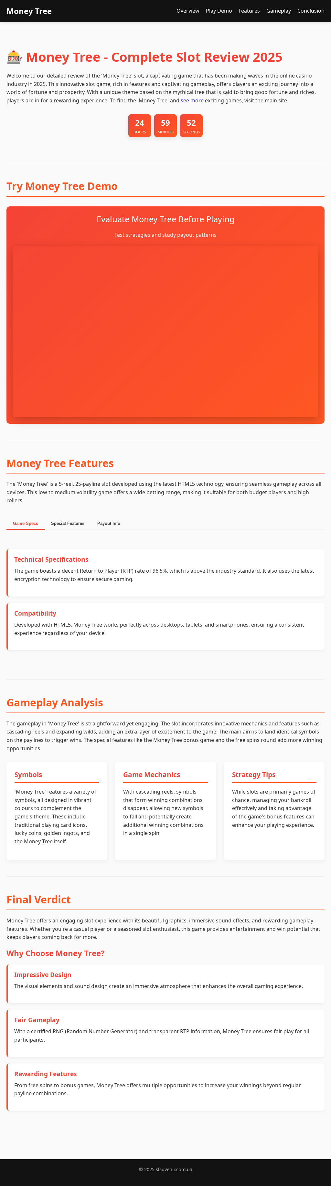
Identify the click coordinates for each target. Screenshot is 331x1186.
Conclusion (311, 10)
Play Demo (219, 10)
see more (192, 100)
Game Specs (25, 523)
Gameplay (278, 10)
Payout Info (108, 523)
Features (249, 10)
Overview (187, 10)
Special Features (67, 523)
